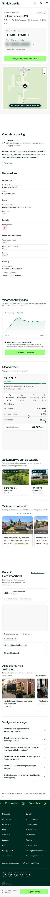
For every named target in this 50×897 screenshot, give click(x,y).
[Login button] (41, 3)
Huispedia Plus (31, 845)
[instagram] (16, 874)
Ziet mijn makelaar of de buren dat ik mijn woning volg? (22, 776)
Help (4, 845)
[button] (25, 86)
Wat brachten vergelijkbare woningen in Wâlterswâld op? (22, 757)
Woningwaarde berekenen (36, 851)
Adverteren (30, 835)
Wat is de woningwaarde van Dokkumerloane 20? (16, 730)
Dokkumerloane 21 (32, 863)
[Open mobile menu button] (46, 3)
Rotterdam (14, 803)
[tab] (9, 397)
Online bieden (31, 824)
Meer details (9, 404)
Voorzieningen (11, 639)
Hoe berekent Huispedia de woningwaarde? (16, 739)
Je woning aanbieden (34, 856)
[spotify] (10, 874)
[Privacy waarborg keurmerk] (7, 883)
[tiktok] (22, 874)
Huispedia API (31, 829)
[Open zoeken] (35, 3)
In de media (6, 824)
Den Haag (36, 803)
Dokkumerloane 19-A (15, 863)
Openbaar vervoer (12, 634)
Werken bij (6, 835)
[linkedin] (29, 874)
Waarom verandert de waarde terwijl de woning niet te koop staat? (21, 748)
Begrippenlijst (7, 851)
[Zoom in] (44, 70)
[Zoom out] (44, 73)
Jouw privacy (7, 856)
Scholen (27, 634)
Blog (4, 829)
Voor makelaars (32, 819)
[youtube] (4, 874)
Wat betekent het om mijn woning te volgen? (20, 767)
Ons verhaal (6, 819)
